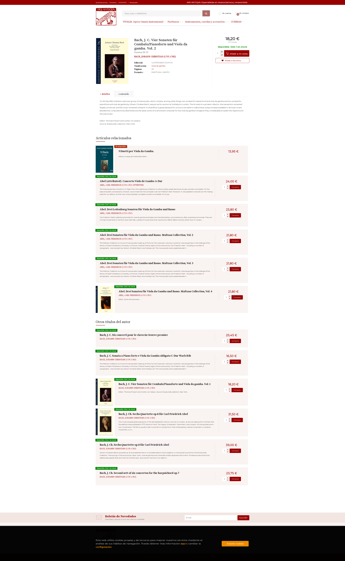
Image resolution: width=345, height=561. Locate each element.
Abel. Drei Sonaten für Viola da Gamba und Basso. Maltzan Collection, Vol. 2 (146, 235)
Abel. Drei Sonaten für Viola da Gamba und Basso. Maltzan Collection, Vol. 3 (146, 263)
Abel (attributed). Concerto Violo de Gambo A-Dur (131, 181)
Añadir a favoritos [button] (232, 60)
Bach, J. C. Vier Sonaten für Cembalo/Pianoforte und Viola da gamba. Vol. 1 (165, 384)
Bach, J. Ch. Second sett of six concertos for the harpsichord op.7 (139, 473)
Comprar (235, 187)
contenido (123, 94)
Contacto (113, 2)
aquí (183, 543)
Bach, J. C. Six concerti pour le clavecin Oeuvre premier (134, 335)
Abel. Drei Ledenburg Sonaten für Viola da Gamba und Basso (137, 209)
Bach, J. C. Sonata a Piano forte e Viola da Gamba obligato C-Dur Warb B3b (145, 356)
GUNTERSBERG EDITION (162, 63)
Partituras (173, 21)
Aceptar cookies (235, 543)
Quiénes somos (101, 2)
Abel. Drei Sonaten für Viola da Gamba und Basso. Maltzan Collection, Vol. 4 (165, 291)
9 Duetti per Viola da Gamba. (136, 151)
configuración (104, 547)
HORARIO (122, 2)
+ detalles (105, 94)
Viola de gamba (158, 66)
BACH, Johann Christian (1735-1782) (155, 56)
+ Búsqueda (133, 2)
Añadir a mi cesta (238, 53)
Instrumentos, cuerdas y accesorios (205, 21)
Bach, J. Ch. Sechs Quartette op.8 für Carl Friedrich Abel (153, 414)
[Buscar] (206, 13)
